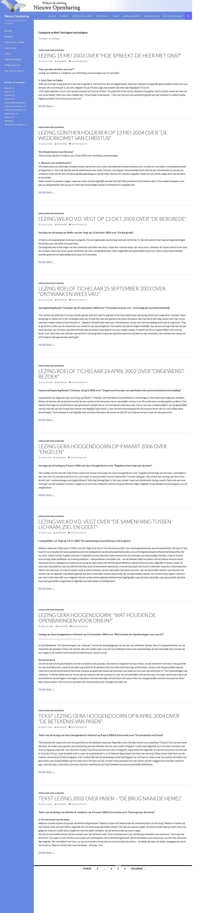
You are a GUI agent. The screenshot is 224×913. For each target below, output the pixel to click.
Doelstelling (102, 16)
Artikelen (64, 16)
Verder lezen (46, 105)
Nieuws (8, 117)
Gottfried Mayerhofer (13, 110)
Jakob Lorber (10, 113)
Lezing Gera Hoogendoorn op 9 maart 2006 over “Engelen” (102, 449)
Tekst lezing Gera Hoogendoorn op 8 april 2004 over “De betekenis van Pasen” (108, 718)
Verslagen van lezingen (51, 50)
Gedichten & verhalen (14, 106)
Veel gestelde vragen (173, 16)
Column (8, 91)
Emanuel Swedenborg (13, 102)
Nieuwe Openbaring (17, 16)
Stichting (8, 121)
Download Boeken (131, 16)
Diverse (8, 99)
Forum (116, 16)
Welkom (52, 16)
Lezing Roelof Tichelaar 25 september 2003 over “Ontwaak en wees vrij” (101, 291)
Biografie (8, 88)
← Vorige (85, 868)
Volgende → (138, 868)
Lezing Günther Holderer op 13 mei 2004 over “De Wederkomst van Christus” (102, 135)
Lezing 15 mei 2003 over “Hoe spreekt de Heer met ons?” (109, 55)
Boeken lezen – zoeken (82, 16)
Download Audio (151, 16)
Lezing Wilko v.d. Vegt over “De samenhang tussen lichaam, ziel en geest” (104, 524)
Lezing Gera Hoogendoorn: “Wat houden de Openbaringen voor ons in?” (97, 617)
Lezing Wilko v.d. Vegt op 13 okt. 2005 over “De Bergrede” (112, 219)
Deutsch (8, 95)
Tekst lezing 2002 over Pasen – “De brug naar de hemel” (110, 798)
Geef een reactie (79, 61)
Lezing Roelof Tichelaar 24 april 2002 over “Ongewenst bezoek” (111, 374)
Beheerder (62, 61)
